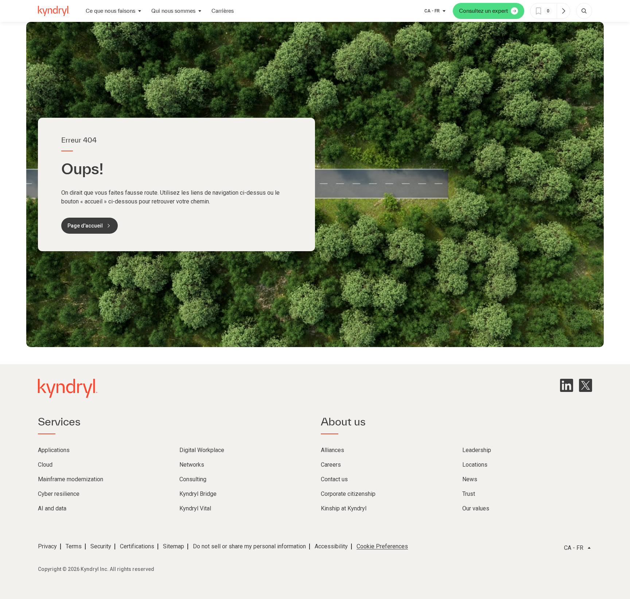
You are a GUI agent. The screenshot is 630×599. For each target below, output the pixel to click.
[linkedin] (566, 385)
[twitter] (585, 385)
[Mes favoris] (563, 11)
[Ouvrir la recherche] (584, 11)
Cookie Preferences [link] (382, 546)
